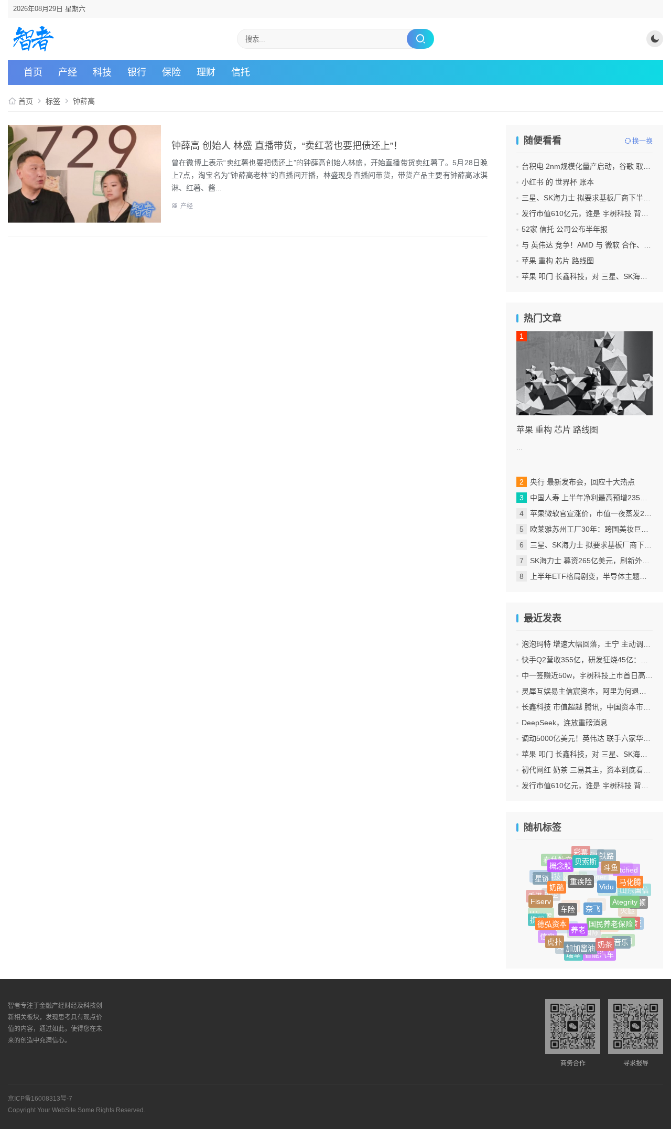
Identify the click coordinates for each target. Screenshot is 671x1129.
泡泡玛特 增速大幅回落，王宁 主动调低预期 (593, 644)
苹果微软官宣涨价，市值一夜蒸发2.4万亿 (597, 513)
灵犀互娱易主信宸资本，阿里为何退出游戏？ (595, 691)
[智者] (33, 39)
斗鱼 (610, 863)
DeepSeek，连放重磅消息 (565, 722)
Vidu (606, 879)
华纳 (571, 914)
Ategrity (624, 896)
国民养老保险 (611, 916)
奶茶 (605, 939)
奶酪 (556, 880)
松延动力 (570, 885)
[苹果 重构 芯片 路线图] (584, 373)
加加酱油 (580, 943)
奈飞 (593, 900)
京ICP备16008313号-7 (40, 1098)
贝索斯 (586, 857)
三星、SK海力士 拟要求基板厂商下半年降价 (593, 197)
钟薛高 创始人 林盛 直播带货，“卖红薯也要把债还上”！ (287, 146)
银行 (136, 72)
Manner (594, 884)
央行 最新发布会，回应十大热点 (582, 482)
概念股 (560, 862)
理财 (206, 72)
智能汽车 (599, 954)
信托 (240, 72)
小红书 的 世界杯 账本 (558, 182)
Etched (626, 870)
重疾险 (581, 874)
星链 (542, 877)
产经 (67, 72)
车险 (567, 901)
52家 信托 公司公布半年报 (565, 229)
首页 (33, 72)
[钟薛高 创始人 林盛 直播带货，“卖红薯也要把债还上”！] (84, 174)
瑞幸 (573, 953)
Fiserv (541, 897)
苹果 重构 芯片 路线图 (558, 260)
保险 (171, 72)
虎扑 (554, 938)
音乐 (621, 941)
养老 (578, 923)
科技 (102, 72)
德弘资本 (552, 917)
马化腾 (630, 879)
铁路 (606, 855)
